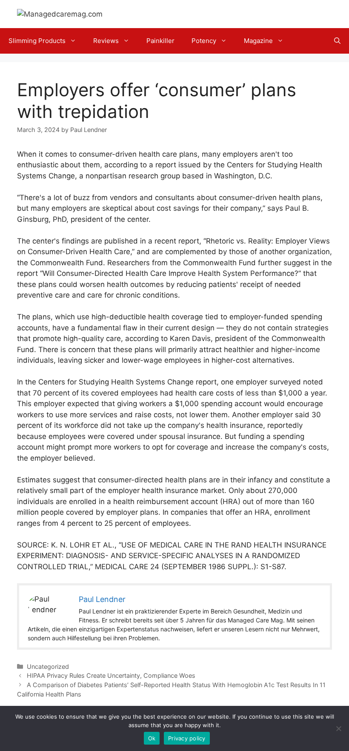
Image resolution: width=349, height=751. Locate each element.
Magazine (258, 41)
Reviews (106, 41)
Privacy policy (187, 738)
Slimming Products (37, 41)
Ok (152, 738)
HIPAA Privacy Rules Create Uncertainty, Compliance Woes (111, 675)
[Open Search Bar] (337, 41)
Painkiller (160, 41)
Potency (204, 41)
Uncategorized (48, 666)
